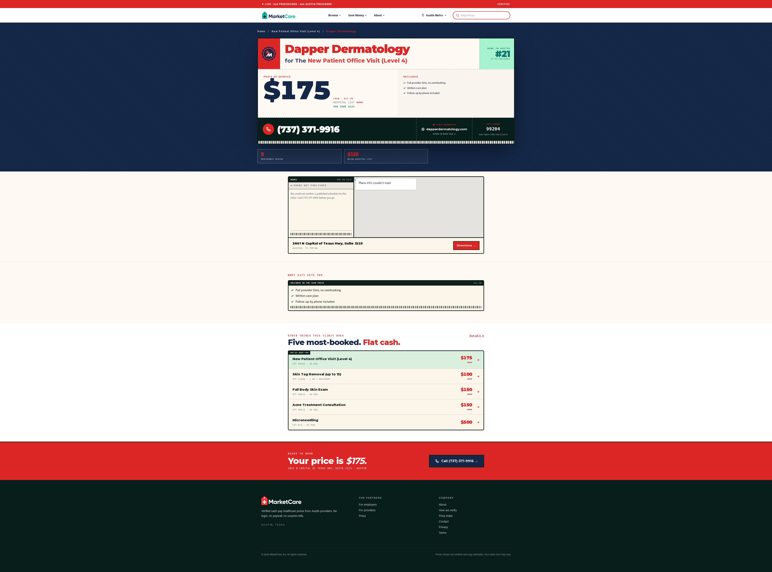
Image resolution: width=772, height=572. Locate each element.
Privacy (443, 527)
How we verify (448, 510)
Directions (466, 245)
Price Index (446, 516)
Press (362, 516)
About (378, 15)
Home (261, 31)
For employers (368, 504)
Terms (443, 533)
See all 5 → (476, 335)
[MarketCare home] (278, 15)
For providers (367, 510)
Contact (444, 521)
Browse (333, 15)
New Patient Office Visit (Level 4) (296, 31)
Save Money (356, 15)
